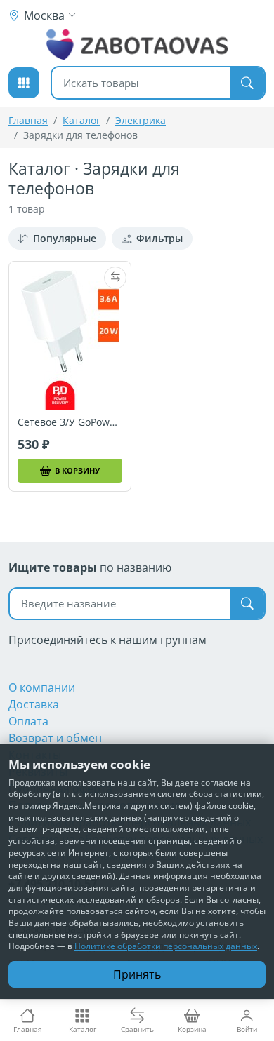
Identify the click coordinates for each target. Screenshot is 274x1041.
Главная (28, 120)
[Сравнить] (115, 278)
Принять (137, 974)
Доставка (33, 704)
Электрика (140, 120)
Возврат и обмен (55, 738)
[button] (23, 82)
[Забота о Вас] (137, 44)
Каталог (81, 120)
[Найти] (247, 82)
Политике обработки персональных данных (165, 946)
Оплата (28, 721)
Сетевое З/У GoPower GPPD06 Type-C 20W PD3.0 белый (70, 422)
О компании (41, 687)
